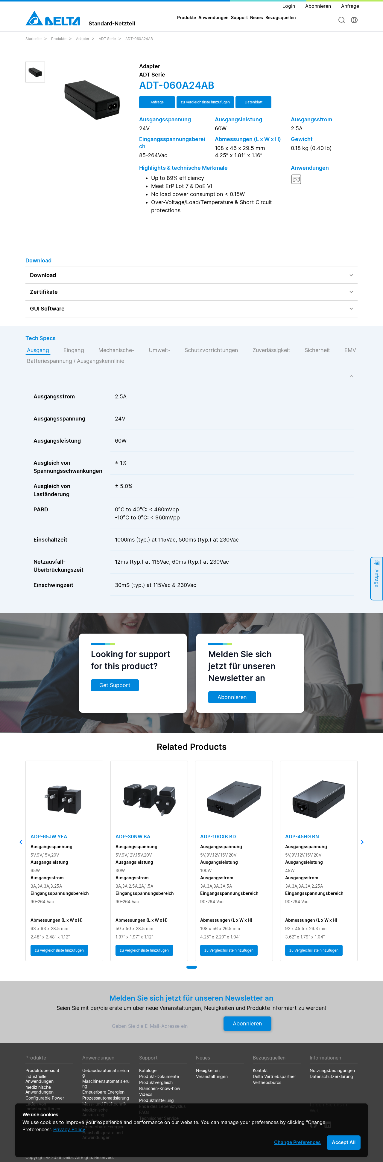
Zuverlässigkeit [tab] (271, 350)
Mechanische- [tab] (116, 350)
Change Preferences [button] (297, 1142)
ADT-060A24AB (139, 38)
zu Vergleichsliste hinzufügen (205, 102)
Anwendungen (213, 17)
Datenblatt (253, 102)
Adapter (82, 38)
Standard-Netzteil (112, 23)
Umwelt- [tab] (160, 350)
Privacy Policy (69, 1129)
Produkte (58, 38)
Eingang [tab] (73, 350)
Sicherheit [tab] (317, 350)
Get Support (114, 685)
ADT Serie (107, 38)
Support (239, 17)
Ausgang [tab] (38, 350)
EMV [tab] (350, 350)
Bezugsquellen (280, 17)
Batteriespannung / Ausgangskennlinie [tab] (75, 361)
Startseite (33, 38)
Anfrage (157, 102)
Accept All (343, 1142)
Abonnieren (232, 697)
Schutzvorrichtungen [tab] (211, 350)
